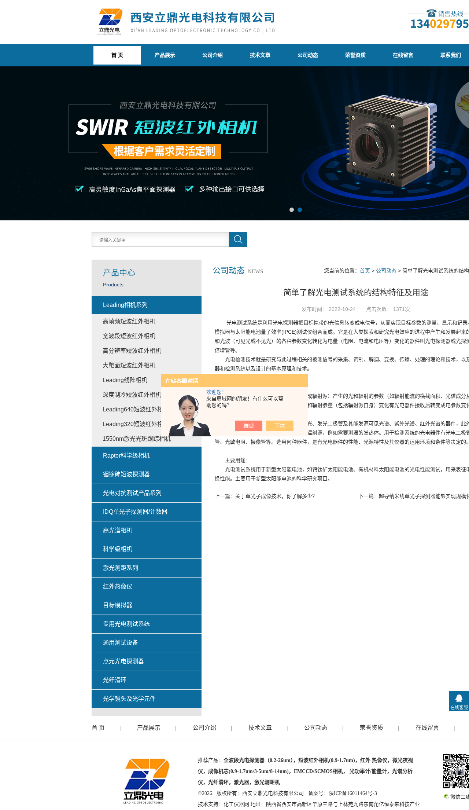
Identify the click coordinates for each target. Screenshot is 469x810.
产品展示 (165, 55)
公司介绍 (212, 55)
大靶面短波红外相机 (129, 365)
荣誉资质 (355, 55)
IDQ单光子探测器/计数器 (135, 512)
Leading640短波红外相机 (136, 409)
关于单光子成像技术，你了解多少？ (276, 496)
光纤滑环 (114, 680)
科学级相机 (117, 549)
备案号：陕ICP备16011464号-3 (342, 793)
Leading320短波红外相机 (136, 424)
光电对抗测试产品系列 (132, 493)
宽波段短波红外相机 (129, 336)
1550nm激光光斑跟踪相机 (137, 439)
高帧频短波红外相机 (129, 321)
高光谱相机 (117, 530)
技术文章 (260, 55)
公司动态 (308, 55)
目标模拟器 (117, 605)
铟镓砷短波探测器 (126, 474)
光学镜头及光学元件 (129, 699)
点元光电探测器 (123, 661)
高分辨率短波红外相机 (132, 351)
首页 (365, 271)
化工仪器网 (236, 804)
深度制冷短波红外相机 (132, 395)
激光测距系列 (120, 568)
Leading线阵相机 (125, 380)
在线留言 (403, 55)
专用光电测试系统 (126, 624)
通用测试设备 (120, 642)
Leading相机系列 (125, 305)
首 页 (98, 728)
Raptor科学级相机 (126, 455)
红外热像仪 (117, 586)
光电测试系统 (241, 323)
